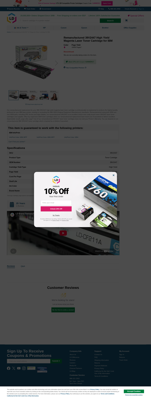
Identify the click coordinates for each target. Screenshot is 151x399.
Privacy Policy (94, 389)
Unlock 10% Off (56, 209)
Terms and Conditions (107, 394)
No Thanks (56, 215)
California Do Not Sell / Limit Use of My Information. (23, 396)
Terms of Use (65, 220)
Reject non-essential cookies (134, 395)
